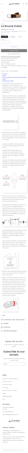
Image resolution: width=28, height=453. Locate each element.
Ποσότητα (3, 39)
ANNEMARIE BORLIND (7, 396)
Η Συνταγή (4, 73)
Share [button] (3, 315)
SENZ (4, 399)
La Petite (4, 36)
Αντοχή (4, 79)
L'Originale (12, 36)
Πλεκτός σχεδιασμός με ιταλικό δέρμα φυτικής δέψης (14, 77)
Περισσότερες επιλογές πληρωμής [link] (14, 53)
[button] (1, 3)
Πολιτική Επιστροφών (7, 384)
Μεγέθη (4, 75)
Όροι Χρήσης (5, 387)
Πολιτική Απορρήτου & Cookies (10, 390)
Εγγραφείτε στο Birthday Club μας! (10, 378)
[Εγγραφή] (23, 364)
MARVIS (4, 393)
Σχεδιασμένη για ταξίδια (7, 80)
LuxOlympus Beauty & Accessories (10, 450)
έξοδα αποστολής (15, 31)
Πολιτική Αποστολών (7, 381)
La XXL (20, 36)
